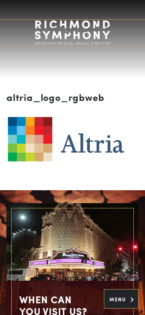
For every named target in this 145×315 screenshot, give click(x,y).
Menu (119, 299)
